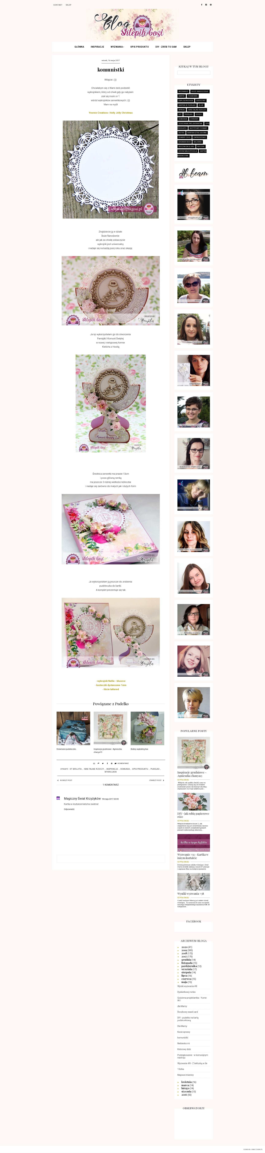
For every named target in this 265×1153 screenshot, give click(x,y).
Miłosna (198, 142)
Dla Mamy (182, 1026)
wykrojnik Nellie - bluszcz (111, 681)
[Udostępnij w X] (103, 763)
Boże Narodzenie (200, 91)
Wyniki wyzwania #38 (190, 895)
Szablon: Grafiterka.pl (253, 1149)
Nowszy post (66, 780)
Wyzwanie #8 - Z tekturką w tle (192, 1063)
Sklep (187, 47)
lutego (185, 1088)
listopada (187, 962)
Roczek (200, 146)
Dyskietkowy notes (186, 992)
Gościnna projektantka (190, 123)
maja (184, 982)
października (189, 966)
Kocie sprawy (183, 1032)
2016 (184, 1094)
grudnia (186, 959)
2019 (184, 950)
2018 (184, 953)
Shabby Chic (184, 137)
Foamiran (193, 96)
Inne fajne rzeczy (94, 769)
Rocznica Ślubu (186, 146)
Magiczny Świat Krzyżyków (82, 798)
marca (185, 1085)
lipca (184, 975)
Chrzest (194, 119)
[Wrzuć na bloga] (98, 763)
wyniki (182, 110)
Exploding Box (186, 100)
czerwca (186, 978)
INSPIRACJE (97, 47)
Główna (79, 47)
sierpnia (186, 972)
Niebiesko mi (183, 1043)
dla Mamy (182, 1006)
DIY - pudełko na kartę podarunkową (187, 1019)
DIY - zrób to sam (166, 47)
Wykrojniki (111, 772)
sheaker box (185, 142)
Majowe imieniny (185, 1075)
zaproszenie (200, 137)
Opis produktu (139, 47)
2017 (184, 956)
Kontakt (58, 5)
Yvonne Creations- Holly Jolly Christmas (111, 112)
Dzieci (199, 114)
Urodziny (200, 100)
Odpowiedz (69, 809)
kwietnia (186, 1082)
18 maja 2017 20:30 (110, 799)
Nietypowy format (198, 128)
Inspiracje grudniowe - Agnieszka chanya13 (108, 750)
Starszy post (155, 780)
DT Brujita (76, 769)
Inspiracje (112, 769)
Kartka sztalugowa (197, 133)
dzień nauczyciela (188, 151)
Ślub (201, 105)
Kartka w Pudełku (187, 105)
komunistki (182, 1037)
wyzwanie (183, 91)
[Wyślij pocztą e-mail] (94, 763)
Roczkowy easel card (187, 1012)
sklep (68, 5)
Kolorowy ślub (184, 1049)
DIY (180, 114)
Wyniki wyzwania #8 (187, 986)
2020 (184, 947)
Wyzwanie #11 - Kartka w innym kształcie (192, 857)
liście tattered (111, 689)
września (187, 969)
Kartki (182, 96)
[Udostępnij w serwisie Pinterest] (111, 763)
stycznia (186, 1091)
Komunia (125, 769)
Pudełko (155, 769)
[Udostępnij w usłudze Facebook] (107, 763)
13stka (180, 1069)
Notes (181, 133)
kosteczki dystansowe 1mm (111, 685)
